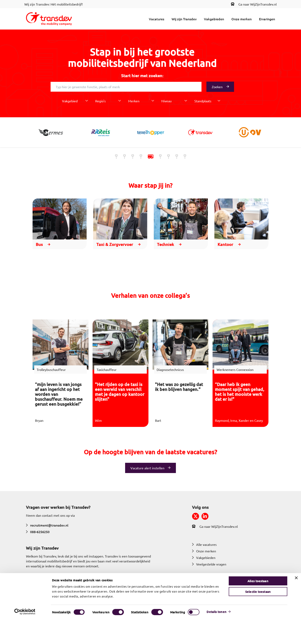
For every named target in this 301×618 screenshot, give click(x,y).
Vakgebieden (214, 19)
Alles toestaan (258, 581)
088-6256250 (40, 531)
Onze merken (241, 19)
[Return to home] (49, 18)
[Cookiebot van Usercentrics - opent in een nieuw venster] (25, 612)
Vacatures (156, 19)
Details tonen (216, 612)
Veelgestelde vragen (211, 564)
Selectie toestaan (258, 591)
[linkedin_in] (204, 516)
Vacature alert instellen (147, 468)
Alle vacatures (206, 544)
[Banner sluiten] (296, 577)
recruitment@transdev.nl (49, 525)
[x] (195, 516)
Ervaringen (267, 19)
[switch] (118, 612)
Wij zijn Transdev (184, 19)
